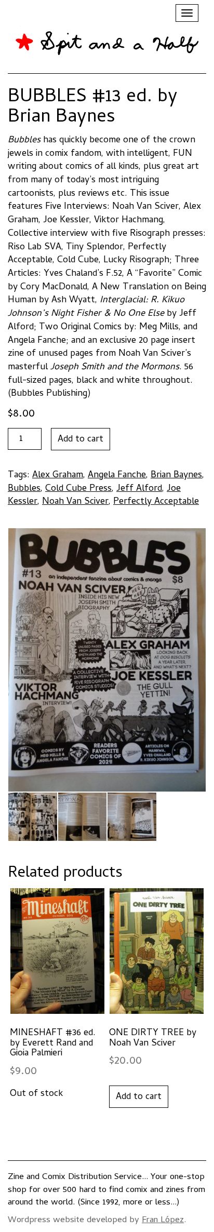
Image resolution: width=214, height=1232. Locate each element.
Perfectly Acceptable (156, 502)
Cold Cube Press (78, 489)
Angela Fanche (117, 475)
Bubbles (24, 489)
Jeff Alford (139, 489)
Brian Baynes (176, 475)
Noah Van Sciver (75, 502)
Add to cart (80, 439)
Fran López (163, 1220)
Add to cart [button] (139, 1097)
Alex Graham (57, 475)
